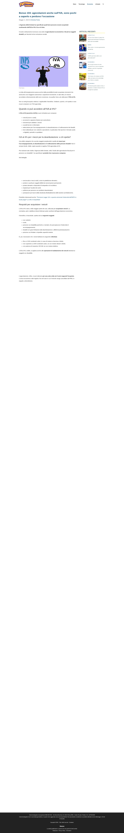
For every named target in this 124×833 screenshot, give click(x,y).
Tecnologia (82, 4)
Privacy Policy (62, 830)
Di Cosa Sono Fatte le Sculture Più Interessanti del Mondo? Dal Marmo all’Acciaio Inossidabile (96, 39)
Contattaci (71, 822)
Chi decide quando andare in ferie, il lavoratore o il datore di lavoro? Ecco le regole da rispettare (96, 87)
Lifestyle (97, 4)
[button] (103, 4)
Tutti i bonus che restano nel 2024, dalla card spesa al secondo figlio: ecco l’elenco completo (96, 78)
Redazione (55, 830)
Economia (90, 4)
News (74, 4)
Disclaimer (68, 830)
